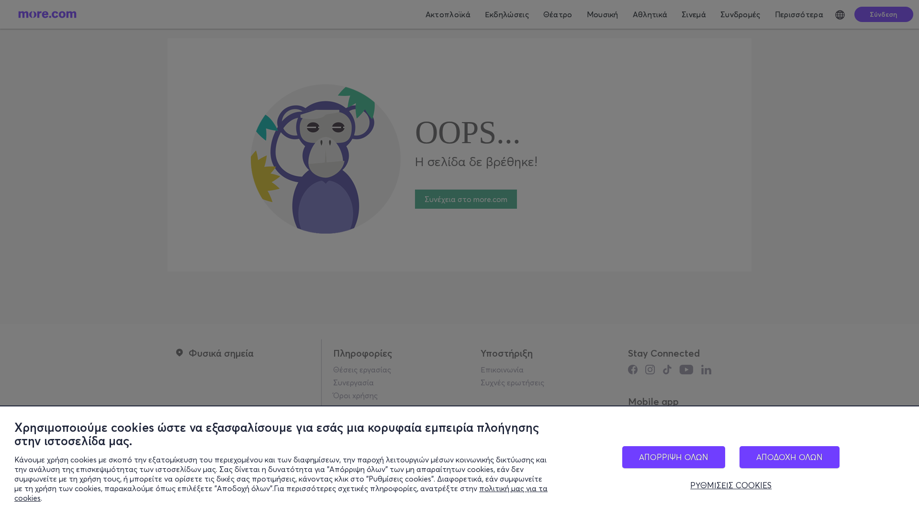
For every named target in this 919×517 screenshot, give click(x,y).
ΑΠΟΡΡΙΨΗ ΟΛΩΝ (673, 457)
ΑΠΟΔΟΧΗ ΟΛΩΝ (789, 457)
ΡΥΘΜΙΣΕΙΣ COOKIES (731, 485)
